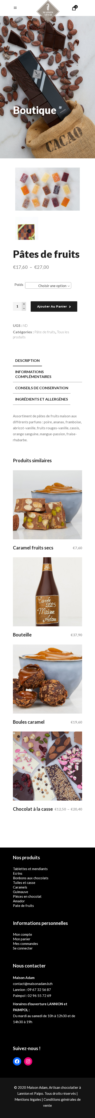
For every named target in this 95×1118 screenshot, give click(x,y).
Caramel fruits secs (33, 547)
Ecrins (17, 873)
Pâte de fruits (44, 332)
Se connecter (23, 948)
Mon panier (21, 939)
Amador (19, 901)
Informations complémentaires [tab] (33, 374)
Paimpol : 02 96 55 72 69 (32, 995)
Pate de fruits (23, 905)
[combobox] (48, 285)
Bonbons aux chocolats (30, 878)
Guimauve (20, 892)
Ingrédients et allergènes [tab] (41, 399)
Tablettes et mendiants (30, 869)
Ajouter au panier (52, 306)
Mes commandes (25, 943)
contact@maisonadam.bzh (33, 984)
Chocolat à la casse (33, 809)
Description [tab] (27, 360)
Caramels (20, 887)
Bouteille (22, 634)
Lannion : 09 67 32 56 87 (32, 989)
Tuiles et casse (24, 882)
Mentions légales (28, 1099)
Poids (19, 284)
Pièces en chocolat (27, 896)
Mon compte (22, 934)
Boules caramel (29, 722)
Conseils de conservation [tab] (41, 388)
